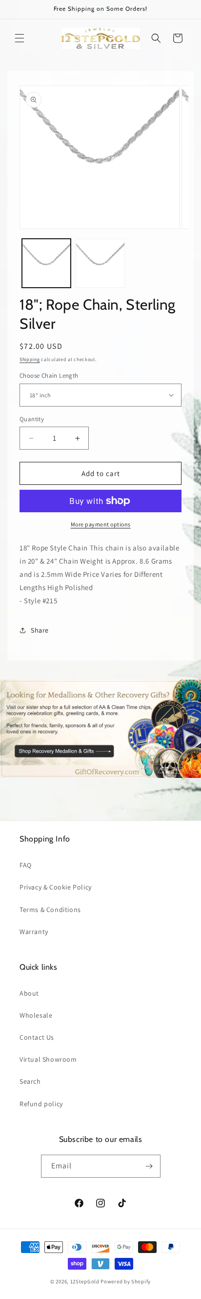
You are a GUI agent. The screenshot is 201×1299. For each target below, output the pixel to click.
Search (30, 1081)
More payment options (101, 524)
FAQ (26, 865)
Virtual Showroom (48, 1059)
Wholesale (36, 1015)
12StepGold (85, 1281)
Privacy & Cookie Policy (56, 887)
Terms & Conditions (50, 909)
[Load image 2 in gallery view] (100, 263)
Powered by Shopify (125, 1281)
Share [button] (40, 630)
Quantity (32, 419)
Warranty (34, 931)
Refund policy (41, 1103)
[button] (19, 38)
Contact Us (37, 1037)
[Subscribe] (149, 1166)
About (29, 993)
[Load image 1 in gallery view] (46, 263)
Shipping (30, 359)
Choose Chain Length (49, 375)
